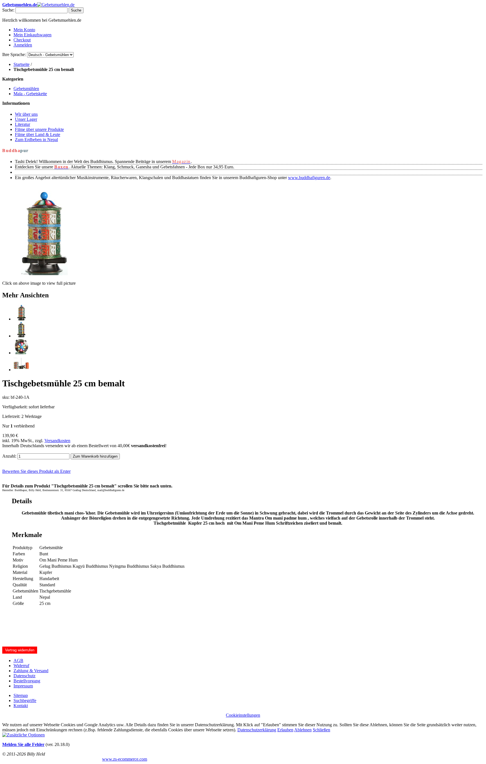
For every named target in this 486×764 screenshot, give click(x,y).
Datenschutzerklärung (256, 729)
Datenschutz (24, 675)
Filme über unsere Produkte (39, 129)
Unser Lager (26, 119)
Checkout (22, 39)
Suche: (8, 10)
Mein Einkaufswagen (32, 34)
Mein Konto (24, 29)
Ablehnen (303, 729)
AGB (18, 660)
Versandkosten (57, 440)
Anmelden (23, 45)
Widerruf (21, 665)
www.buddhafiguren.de (309, 177)
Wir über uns (26, 114)
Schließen (321, 729)
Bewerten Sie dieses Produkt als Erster (36, 471)
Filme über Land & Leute (37, 134)
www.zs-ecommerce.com (124, 759)
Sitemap (21, 695)
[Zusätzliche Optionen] (23, 734)
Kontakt (21, 705)
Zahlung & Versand (31, 670)
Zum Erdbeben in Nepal (36, 139)
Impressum (23, 685)
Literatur (22, 124)
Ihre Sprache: (14, 54)
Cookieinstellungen (243, 715)
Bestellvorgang (27, 680)
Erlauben (285, 729)
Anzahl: (9, 456)
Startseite (22, 64)
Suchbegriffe (25, 700)
